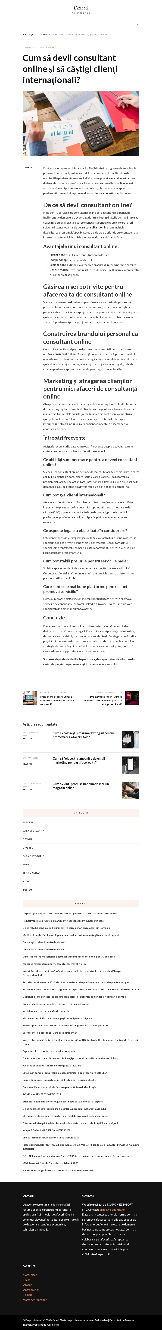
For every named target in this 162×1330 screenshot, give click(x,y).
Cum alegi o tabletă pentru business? (44, 942)
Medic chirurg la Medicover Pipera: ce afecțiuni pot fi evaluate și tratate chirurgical (71, 935)
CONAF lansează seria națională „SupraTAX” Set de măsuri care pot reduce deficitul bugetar (76, 1155)
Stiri (26, 881)
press (28, 167)
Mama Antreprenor (35, 1299)
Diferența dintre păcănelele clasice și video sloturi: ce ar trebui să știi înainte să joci (70, 1123)
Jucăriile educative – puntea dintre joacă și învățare (52, 1065)
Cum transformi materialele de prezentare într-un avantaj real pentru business (69, 956)
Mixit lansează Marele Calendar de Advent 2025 (50, 1163)
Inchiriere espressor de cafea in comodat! (47, 1010)
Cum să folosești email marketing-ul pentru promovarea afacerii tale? (83, 735)
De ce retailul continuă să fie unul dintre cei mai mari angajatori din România (66, 927)
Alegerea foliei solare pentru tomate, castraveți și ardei (55, 963)
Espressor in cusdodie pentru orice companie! (49, 1051)
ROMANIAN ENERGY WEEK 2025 (42, 1094)
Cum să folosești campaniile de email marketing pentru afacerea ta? (79, 760)
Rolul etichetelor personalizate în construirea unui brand (56, 1003)
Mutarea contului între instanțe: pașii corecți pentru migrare (57, 1018)
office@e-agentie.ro (112, 1209)
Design (27, 839)
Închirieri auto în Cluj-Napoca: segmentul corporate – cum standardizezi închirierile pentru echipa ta (81, 989)
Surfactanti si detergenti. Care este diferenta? (50, 1032)
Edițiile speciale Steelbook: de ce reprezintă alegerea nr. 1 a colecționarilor (66, 1025)
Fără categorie (33, 856)
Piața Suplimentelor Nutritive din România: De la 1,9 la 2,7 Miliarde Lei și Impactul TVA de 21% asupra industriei (81, 1146)
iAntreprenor (31, 1289)
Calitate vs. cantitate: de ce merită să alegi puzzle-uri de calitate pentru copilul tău (70, 1058)
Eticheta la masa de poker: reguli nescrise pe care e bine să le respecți (63, 1101)
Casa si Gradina (33, 830)
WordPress (53, 1324)
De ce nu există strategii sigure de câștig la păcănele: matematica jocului (64, 1108)
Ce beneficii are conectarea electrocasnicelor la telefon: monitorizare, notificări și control (75, 996)
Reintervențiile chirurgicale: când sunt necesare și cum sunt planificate (63, 920)
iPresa (26, 1280)
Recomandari (32, 873)
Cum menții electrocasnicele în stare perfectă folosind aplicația (59, 1087)
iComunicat (30, 1274)
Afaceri (50, 47)
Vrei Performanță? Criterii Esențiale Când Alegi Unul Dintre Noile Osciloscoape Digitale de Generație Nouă (81, 1041)
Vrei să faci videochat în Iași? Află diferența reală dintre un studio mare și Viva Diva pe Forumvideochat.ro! (72, 973)
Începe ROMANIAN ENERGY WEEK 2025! (46, 1130)
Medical (28, 864)
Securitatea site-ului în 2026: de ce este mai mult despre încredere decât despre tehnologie (76, 982)
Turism (27, 890)
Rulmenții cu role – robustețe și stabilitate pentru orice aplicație (59, 1079)
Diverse (28, 847)
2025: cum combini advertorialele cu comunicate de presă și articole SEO (65, 1072)
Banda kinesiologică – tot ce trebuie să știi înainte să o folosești (59, 1170)
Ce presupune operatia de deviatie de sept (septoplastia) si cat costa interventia (70, 913)
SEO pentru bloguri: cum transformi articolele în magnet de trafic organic (65, 1115)
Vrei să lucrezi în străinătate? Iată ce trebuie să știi (51, 1137)
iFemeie (27, 1294)
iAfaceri (81, 8)
